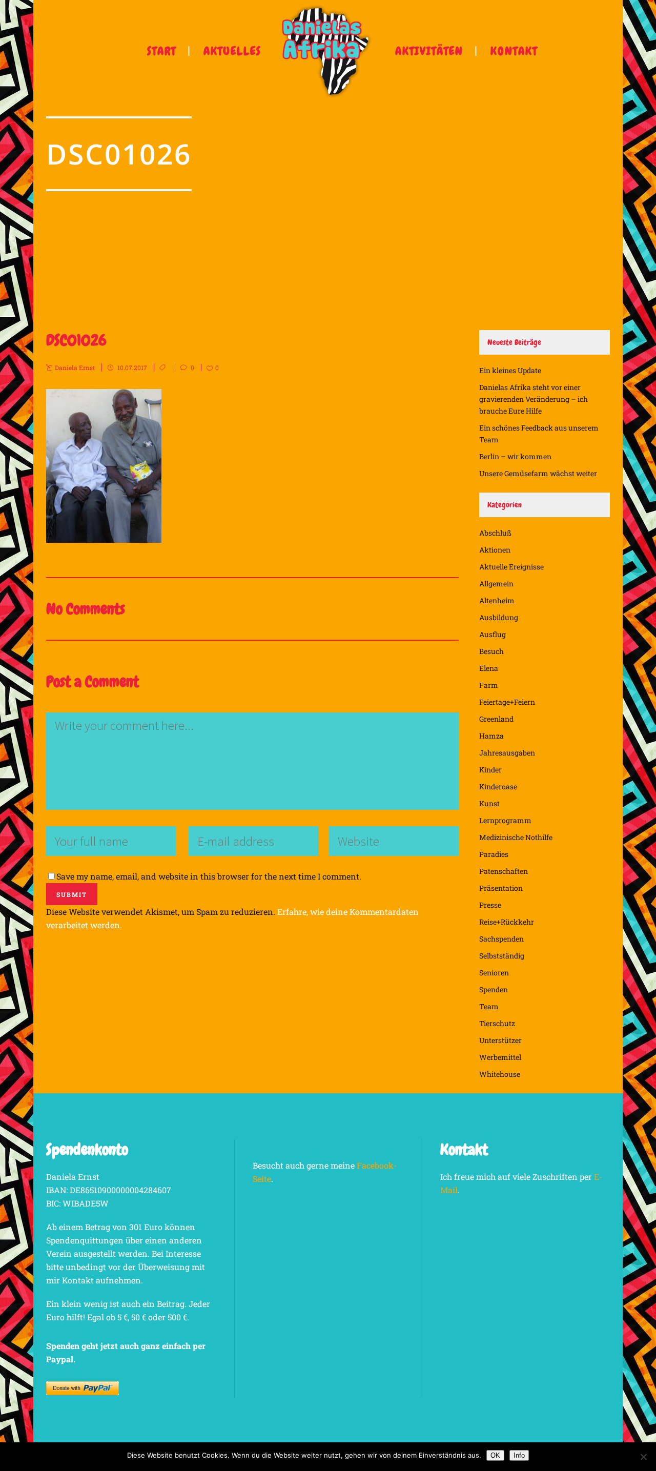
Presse (490, 905)
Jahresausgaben (507, 753)
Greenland (496, 719)
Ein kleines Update (510, 370)
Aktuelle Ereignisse (511, 566)
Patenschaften (503, 871)
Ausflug (492, 634)
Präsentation (501, 888)
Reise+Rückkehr (506, 922)
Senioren (494, 972)
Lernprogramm (505, 820)
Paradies (493, 854)
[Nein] (643, 1457)
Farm (488, 685)
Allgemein (496, 583)
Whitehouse (499, 1074)
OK (495, 1455)
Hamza (491, 736)
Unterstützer (500, 1040)
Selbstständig (501, 956)
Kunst (489, 803)
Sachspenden (501, 939)
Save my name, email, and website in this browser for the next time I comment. (208, 876)
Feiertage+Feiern (507, 702)
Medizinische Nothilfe (515, 837)
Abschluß (495, 533)
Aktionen (494, 550)
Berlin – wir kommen (515, 456)
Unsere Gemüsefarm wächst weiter (538, 473)
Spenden (493, 989)
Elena (488, 668)
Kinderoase (498, 786)
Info (519, 1455)
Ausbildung (498, 617)
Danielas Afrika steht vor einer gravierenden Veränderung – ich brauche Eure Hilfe (533, 399)
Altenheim (497, 600)
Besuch (491, 651)
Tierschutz (497, 1023)
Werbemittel (500, 1057)
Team (489, 1006)
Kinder (490, 769)
